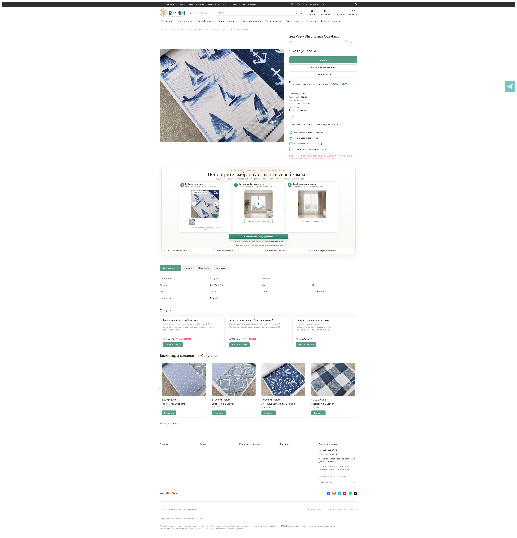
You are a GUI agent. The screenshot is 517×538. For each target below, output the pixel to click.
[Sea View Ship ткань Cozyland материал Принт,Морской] (222, 96)
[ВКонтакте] (328, 493)
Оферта (353, 509)
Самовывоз (203, 268)
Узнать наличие (323, 74)
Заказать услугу (173, 344)
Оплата (188, 268)
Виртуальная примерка (323, 67)
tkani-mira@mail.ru (328, 454)
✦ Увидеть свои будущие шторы (258, 236)
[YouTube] (344, 493)
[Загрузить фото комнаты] (258, 204)
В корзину (323, 60)
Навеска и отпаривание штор (313, 320)
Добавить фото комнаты (258, 221)
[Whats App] (350, 493)
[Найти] (301, 13)
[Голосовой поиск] (296, 12)
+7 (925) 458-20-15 (297, 4)
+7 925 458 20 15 (338, 84)
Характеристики (170, 268)
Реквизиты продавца (250, 444)
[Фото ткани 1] (192, 222)
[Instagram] (334, 493)
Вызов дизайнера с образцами (180, 320)
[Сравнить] (346, 41)
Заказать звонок (316, 4)
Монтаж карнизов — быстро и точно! (251, 320)
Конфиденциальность (336, 509)
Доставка (220, 268)
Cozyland (304, 97)
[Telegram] (339, 493)
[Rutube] (355, 493)
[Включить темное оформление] (356, 4)
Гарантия (165, 444)
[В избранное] (351, 41)
